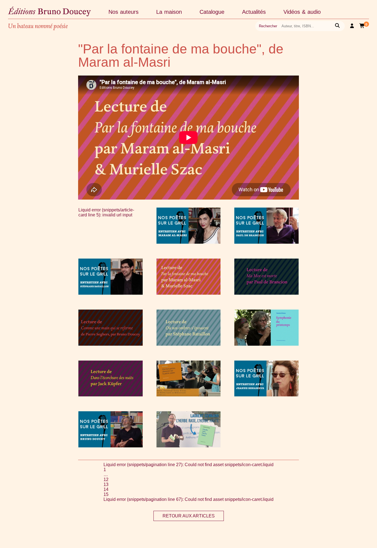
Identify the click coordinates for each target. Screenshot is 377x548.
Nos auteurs (123, 12)
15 (105, 494)
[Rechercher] (337, 26)
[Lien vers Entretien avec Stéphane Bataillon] (110, 293)
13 (105, 484)
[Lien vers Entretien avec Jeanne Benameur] (266, 395)
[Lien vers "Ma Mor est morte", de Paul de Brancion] (266, 293)
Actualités (254, 12)
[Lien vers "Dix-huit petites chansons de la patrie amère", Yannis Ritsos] (188, 395)
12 (105, 479)
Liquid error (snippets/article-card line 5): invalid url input (106, 212)
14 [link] (105, 489)
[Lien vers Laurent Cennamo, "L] (188, 446)
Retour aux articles (189, 516)
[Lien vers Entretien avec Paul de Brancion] (266, 242)
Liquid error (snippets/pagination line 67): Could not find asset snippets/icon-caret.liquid (188, 499)
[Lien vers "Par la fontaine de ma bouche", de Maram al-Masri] (188, 293)
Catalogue (212, 12)
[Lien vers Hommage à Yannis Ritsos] (266, 344)
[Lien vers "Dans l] (110, 395)
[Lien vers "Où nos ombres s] (188, 344)
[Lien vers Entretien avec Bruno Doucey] (110, 446)
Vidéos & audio (302, 12)
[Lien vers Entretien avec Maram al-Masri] (188, 242)
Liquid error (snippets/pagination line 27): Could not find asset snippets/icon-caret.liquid (188, 464)
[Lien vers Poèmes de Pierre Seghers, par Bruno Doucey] (110, 344)
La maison (169, 12)
